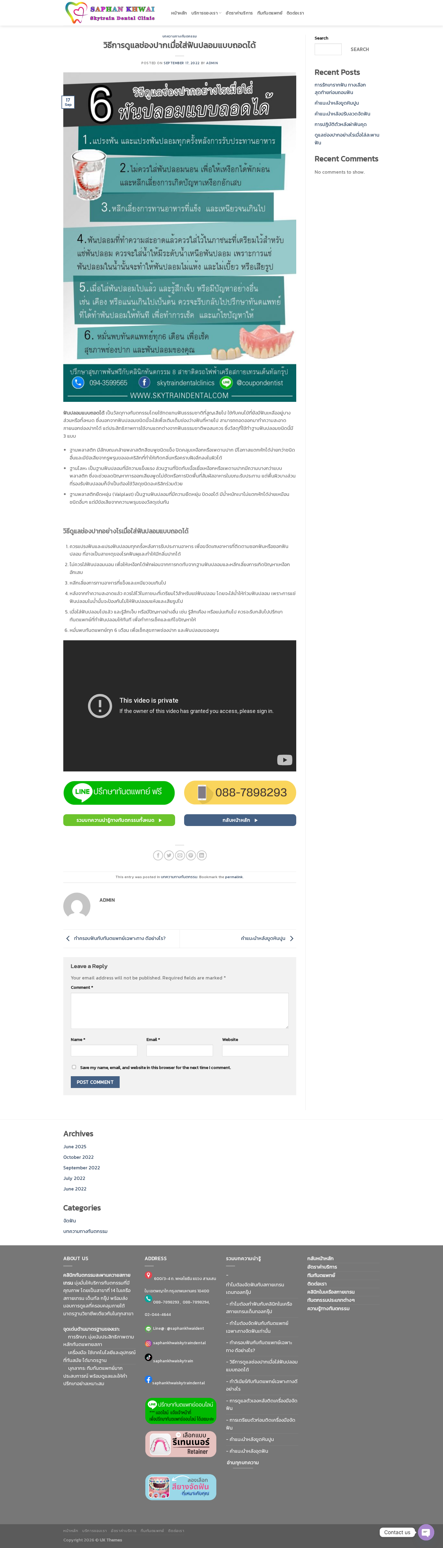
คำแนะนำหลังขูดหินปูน (264, 938)
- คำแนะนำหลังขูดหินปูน (250, 1439)
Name (78, 1039)
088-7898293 (166, 1302)
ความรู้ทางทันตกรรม (328, 1308)
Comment (82, 987)
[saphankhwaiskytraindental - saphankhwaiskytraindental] (112, 13)
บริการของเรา (204, 13)
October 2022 (78, 1157)
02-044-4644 (158, 1314)
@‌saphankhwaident (185, 1328)
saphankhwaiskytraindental (179, 1343)
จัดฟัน (69, 1220)
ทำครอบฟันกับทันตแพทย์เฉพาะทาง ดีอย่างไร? (119, 938)
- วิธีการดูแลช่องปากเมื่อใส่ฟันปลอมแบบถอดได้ (262, 1365)
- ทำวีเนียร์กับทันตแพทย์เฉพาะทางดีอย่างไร (261, 1385)
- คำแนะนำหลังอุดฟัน (247, 1451)
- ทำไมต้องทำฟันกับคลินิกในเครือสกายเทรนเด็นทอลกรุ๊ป (259, 1307)
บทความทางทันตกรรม (179, 36)
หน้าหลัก (179, 13)
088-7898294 (196, 1302)
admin (212, 63)
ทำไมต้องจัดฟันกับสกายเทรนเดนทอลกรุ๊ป (255, 1288)
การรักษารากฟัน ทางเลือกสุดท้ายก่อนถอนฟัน (340, 88)
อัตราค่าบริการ (239, 13)
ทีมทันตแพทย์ (270, 13)
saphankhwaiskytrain (173, 1361)
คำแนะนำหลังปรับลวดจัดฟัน (342, 113)
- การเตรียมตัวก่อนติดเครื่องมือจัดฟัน (260, 1423)
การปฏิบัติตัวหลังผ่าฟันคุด (341, 124)
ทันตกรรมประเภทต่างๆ (331, 1300)
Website (230, 1039)
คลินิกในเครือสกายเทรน (331, 1291)
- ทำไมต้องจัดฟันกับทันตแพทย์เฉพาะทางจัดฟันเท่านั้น (257, 1327)
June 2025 (74, 1146)
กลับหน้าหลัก (320, 1258)
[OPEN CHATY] (426, 1532)
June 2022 (74, 1188)
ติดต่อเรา (295, 13)
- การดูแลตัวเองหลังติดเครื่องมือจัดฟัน (261, 1404)
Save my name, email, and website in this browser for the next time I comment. (155, 1067)
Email (153, 1039)
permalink (234, 877)
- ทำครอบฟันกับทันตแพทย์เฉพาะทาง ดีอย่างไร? (259, 1346)
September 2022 (81, 1167)
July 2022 (74, 1178)
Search (321, 38)
